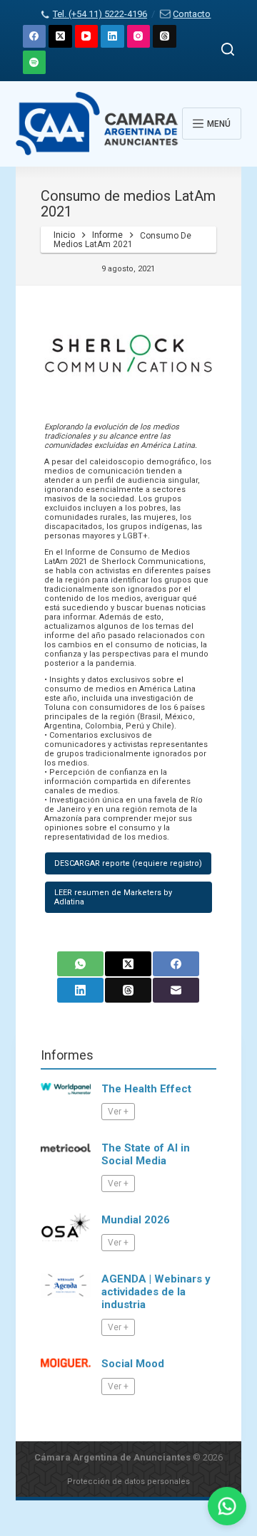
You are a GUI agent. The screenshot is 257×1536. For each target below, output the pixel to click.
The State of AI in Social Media (145, 1154)
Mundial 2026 (135, 1219)
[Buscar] (227, 49)
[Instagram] (139, 36)
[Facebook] (34, 36)
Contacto (192, 14)
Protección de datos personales (128, 1481)
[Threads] (164, 36)
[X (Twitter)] (60, 36)
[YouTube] (87, 36)
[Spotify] (34, 62)
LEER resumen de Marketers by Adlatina (113, 897)
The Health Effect (146, 1088)
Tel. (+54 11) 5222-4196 (100, 14)
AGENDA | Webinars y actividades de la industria (156, 1292)
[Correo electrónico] (176, 990)
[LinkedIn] (112, 36)
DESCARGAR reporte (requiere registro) (128, 863)
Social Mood (132, 1363)
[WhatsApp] (80, 963)
